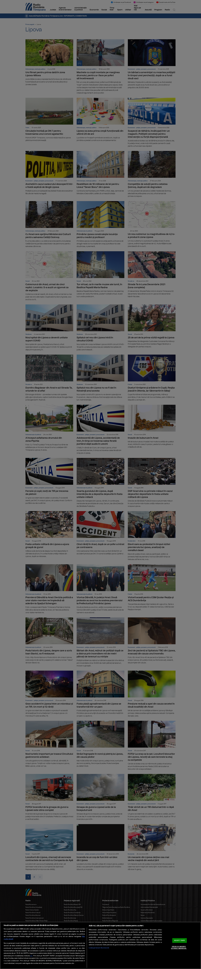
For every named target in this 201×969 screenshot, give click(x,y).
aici (31, 956)
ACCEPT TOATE (179, 940)
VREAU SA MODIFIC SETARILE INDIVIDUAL (178, 947)
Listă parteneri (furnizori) (99, 948)
